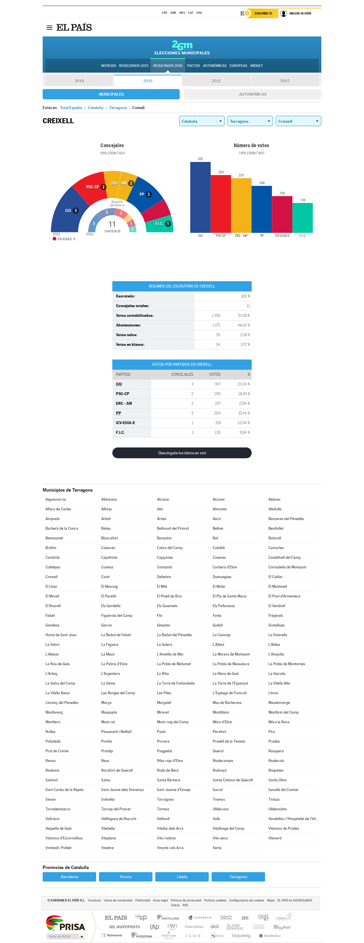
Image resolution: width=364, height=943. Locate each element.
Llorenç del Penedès (62, 702)
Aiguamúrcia (56, 499)
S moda (216, 935)
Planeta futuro (256, 926)
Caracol (282, 918)
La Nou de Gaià (58, 664)
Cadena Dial (215, 926)
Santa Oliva (277, 780)
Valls (216, 819)
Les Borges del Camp (118, 693)
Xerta (217, 848)
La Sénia (108, 683)
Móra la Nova (278, 722)
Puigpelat (164, 751)
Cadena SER (224, 918)
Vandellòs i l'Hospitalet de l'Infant (293, 819)
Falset (50, 615)
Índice (175, 905)
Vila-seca (220, 838)
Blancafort (109, 538)
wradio (171, 926)
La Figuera (109, 644)
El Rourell (53, 606)
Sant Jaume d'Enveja (174, 790)
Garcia (106, 625)
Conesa (107, 567)
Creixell (51, 577)
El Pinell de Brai (169, 596)
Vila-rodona (166, 838)
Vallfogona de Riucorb (118, 819)
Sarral (218, 790)
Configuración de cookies (246, 900)
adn (261, 918)
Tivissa (274, 799)
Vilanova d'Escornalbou (64, 838)
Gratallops (276, 625)
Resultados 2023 (133, 66)
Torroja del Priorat (116, 809)
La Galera (164, 644)
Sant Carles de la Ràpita (65, 790)
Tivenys (219, 799)
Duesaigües (222, 577)
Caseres (219, 557)
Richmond (112, 935)
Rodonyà (220, 770)
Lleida (182, 876)
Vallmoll (163, 819)
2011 (216, 81)
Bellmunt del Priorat (173, 528)
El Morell (52, 596)
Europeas (238, 66)
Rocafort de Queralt (117, 770)
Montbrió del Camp (283, 712)
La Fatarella (277, 635)
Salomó (52, 780)
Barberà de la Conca (62, 528)
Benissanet (54, 538)
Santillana (170, 918)
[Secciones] (49, 27)
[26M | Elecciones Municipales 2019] (182, 47)
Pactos (193, 66)
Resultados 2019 (167, 66)
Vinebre (107, 848)
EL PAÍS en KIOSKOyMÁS (295, 900)
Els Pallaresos (224, 606)
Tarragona (165, 799)
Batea (106, 528)
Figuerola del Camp (116, 615)
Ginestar (163, 625)
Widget (256, 66)
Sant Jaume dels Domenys (122, 790)
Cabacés (108, 548)
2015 (147, 81)
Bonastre (164, 538)
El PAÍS (116, 918)
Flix (159, 615)
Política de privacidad (186, 900)
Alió (160, 509)
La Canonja (222, 635)
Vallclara (52, 819)
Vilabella (108, 828)
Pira (271, 732)
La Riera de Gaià (226, 673)
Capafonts (109, 557)
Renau (51, 761)
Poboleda (53, 741)
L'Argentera (110, 673)
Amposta (53, 519)
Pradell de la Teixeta (229, 741)
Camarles (276, 548)
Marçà (106, 702)
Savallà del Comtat (283, 790)
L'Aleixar (52, 654)
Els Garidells (111, 606)
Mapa (271, 900)
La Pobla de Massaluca (231, 664)
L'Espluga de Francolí (230, 693)
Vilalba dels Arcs (170, 828)
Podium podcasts (168, 935)
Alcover (219, 499)
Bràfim (51, 548)
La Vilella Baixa (58, 693)
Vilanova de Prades (283, 828)
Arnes (161, 519)
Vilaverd (275, 838)
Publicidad (142, 900)
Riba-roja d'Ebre (170, 761)
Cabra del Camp (170, 548)
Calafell (219, 548)
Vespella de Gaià (59, 828)
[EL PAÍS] (74, 27)
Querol (218, 751)
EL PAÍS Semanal (236, 926)
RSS (185, 905)
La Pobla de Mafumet (174, 664)
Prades (274, 741)
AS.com (242, 918)
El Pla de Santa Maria (230, 596)
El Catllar (275, 577)
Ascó (217, 519)
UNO (155, 926)
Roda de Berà (168, 770)
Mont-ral (108, 722)
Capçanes (165, 557)
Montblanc (221, 712)
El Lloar (51, 586)
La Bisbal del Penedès (174, 635)
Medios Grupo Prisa (65, 936)
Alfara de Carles (58, 509)
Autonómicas (252, 94)
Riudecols (276, 761)
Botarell (274, 538)
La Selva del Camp (60, 683)
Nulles (50, 732)
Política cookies (215, 900)
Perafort (219, 732)
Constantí (164, 567)
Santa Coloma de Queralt (233, 780)
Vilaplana (108, 838)
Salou (105, 780)
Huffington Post (123, 926)
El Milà (162, 586)
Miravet (163, 712)
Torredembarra (58, 809)
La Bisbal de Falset (116, 635)
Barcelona (69, 876)
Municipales (111, 94)
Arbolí (106, 519)
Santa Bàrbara (168, 780)
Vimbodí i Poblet (58, 848)
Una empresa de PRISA (65, 923)
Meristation (269, 935)
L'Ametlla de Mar (170, 654)
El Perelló (108, 596)
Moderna (140, 935)
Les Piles (164, 693)
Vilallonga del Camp (228, 828)
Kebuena (277, 926)
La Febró (52, 644)
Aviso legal (160, 900)
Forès (217, 615)
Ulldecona (221, 809)
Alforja (106, 509)
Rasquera (276, 751)
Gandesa (52, 625)
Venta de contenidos (118, 900)
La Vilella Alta (279, 683)
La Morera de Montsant (231, 654)
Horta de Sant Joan (61, 635)
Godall (218, 625)
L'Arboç (52, 673)
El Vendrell (276, 606)
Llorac (273, 693)
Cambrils (53, 557)
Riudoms (52, 770)
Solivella (108, 799)
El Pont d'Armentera (284, 596)
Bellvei (218, 528)
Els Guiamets (167, 606)
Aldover (274, 499)
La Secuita (277, 673)
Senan (51, 799)
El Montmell (277, 586)
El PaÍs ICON (192, 935)
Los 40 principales (143, 918)
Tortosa (163, 809)
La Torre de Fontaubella (176, 683)
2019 (79, 81)
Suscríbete (263, 13)
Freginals (275, 615)
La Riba (163, 673)
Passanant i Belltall (116, 732)
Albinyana (109, 499)
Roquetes (276, 770)
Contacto (94, 900)
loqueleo (242, 935)
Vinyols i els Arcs (170, 848)
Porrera (163, 741)
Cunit (105, 577)
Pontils (106, 741)
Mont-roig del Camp (173, 722)
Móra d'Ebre (222, 722)
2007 (284, 81)
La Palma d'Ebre (114, 664)
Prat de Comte (57, 751)
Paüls (161, 732)
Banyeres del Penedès (286, 519)
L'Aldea (274, 644)
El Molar (219, 586)
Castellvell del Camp (284, 557)
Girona (125, 876)
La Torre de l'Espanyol (230, 683)
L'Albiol (218, 644)
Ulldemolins (277, 809)
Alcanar (163, 499)
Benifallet (276, 528)
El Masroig (109, 586)
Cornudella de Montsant (287, 567)
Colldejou (53, 567)
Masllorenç (54, 712)
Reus (105, 761)
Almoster (220, 509)
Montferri (53, 722)
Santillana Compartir (200, 918)
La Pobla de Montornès (286, 664)
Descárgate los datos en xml (182, 453)
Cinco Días (193, 926)
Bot (215, 538)
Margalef (164, 702)
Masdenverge (279, 702)
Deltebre (164, 577)
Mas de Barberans (227, 702)
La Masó (108, 654)
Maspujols (109, 712)
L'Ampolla (276, 654)
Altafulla (275, 509)
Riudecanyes (223, 761)
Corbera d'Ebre (225, 567)
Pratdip (107, 751)
